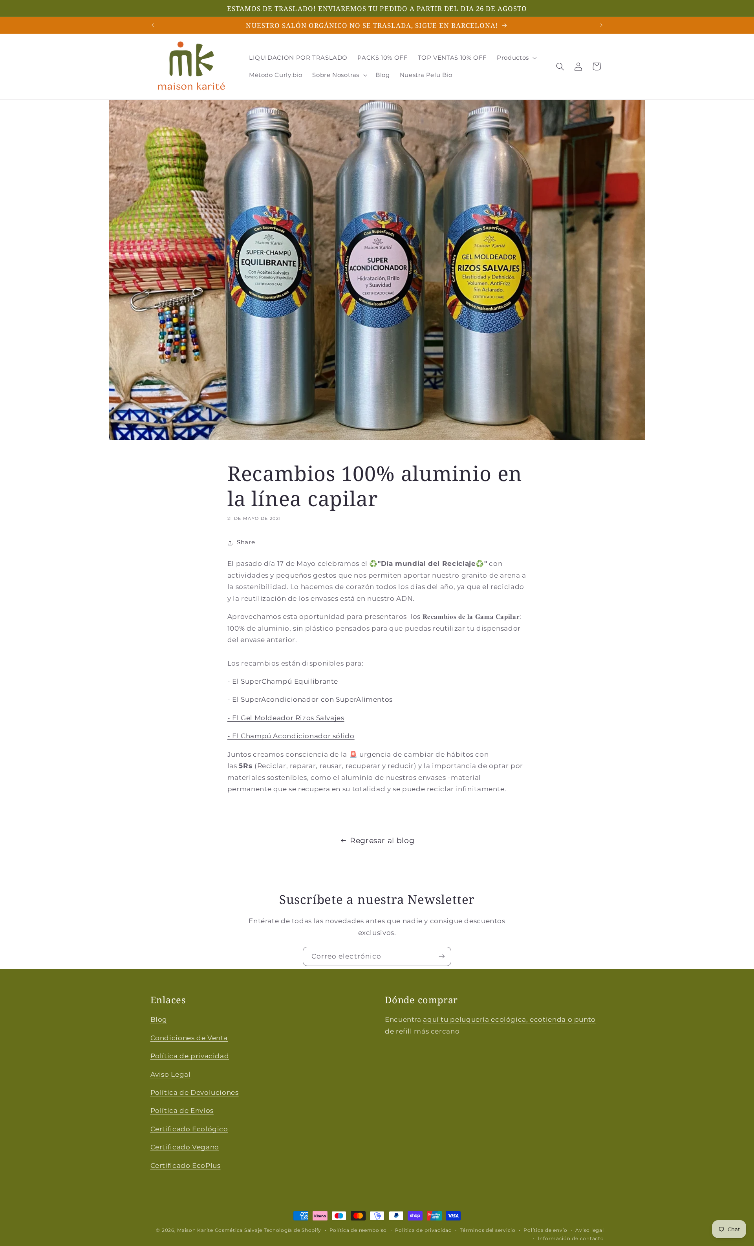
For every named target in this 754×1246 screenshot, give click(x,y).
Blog (159, 1019)
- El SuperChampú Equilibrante (282, 681)
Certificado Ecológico (189, 1129)
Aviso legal (589, 1230)
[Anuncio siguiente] (601, 25)
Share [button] (246, 542)
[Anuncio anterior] (152, 25)
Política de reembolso (358, 1230)
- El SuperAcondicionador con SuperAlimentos (310, 699)
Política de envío (545, 1230)
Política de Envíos (182, 1110)
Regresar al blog (382, 840)
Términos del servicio (487, 1230)
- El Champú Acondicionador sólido (291, 736)
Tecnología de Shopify (292, 1230)
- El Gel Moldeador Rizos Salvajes (285, 718)
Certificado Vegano (184, 1147)
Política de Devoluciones (194, 1092)
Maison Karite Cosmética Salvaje (219, 1230)
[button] (516, 57)
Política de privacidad (189, 1056)
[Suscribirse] (442, 956)
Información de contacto (571, 1238)
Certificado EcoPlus (185, 1165)
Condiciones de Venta (189, 1037)
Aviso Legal (170, 1074)
